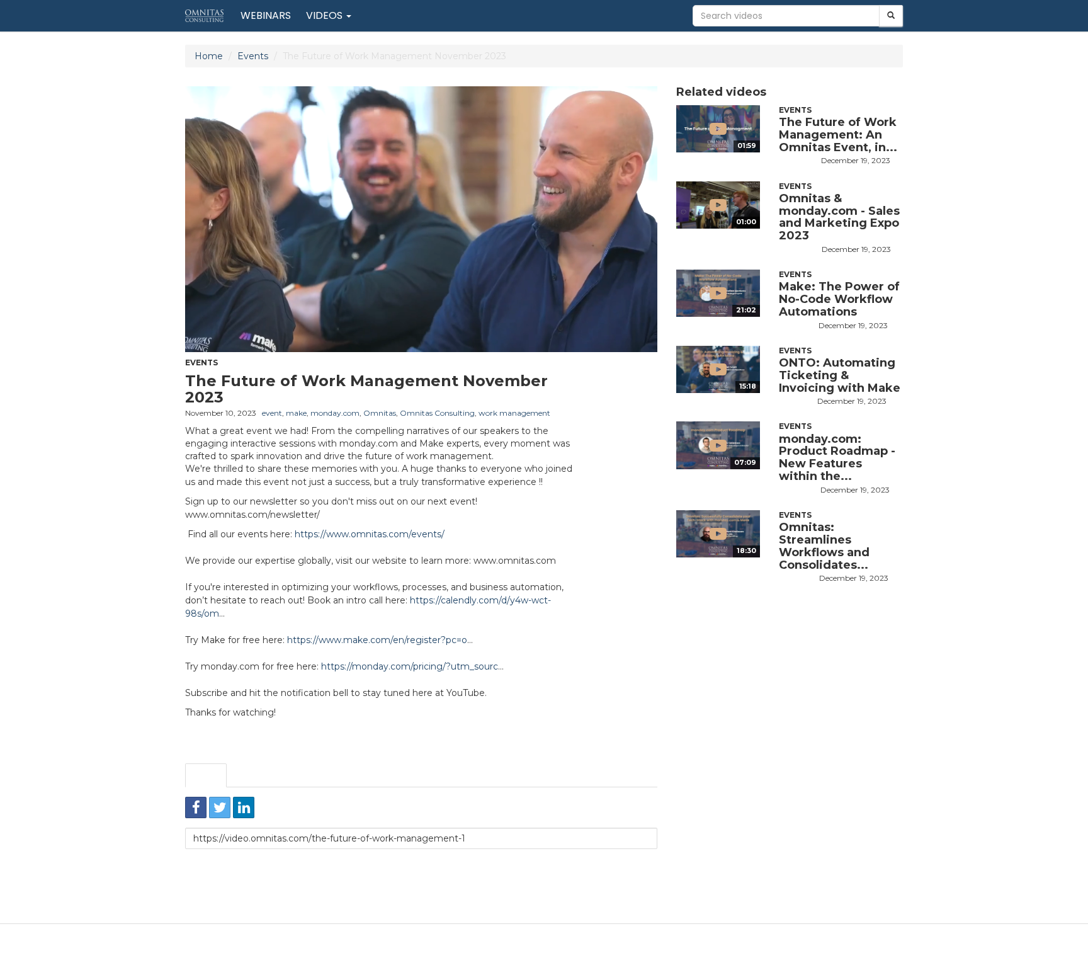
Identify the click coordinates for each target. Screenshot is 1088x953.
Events (252, 56)
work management (514, 413)
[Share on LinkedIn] (243, 807)
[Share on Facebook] (196, 807)
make (296, 413)
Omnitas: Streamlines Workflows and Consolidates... (824, 545)
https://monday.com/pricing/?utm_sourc (409, 666)
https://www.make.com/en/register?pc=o (377, 640)
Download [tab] (306, 775)
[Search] (891, 15)
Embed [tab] (251, 775)
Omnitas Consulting (437, 413)
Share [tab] (205, 775)
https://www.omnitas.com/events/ (370, 534)
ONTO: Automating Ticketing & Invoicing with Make (839, 375)
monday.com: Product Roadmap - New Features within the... (837, 457)
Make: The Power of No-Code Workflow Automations (839, 299)
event (272, 413)
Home (209, 56)
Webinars (266, 15)
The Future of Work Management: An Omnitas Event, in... (838, 134)
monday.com (335, 413)
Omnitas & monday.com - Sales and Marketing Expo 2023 (839, 217)
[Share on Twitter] (219, 807)
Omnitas (379, 413)
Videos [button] (325, 15)
